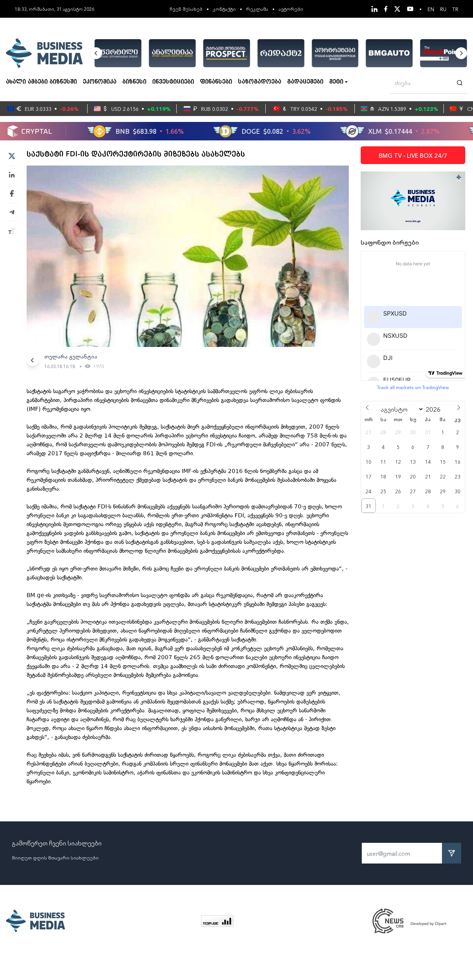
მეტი (336, 82)
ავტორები (291, 9)
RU (443, 9)
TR (455, 9)
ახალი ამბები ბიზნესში (41, 82)
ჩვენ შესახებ (186, 9)
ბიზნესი (134, 82)
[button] (96, 53)
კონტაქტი (224, 9)
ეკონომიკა (99, 82)
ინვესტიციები (173, 82)
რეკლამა (257, 9)
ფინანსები (216, 82)
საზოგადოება (259, 82)
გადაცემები (305, 82)
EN (431, 9)
